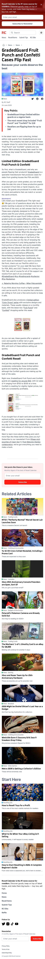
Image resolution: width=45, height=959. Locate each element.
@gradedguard (6, 198)
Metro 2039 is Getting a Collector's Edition (21, 769)
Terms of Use (5, 949)
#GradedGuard (8, 276)
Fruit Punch (28, 308)
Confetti (5, 310)
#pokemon (10, 279)
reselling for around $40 (21, 381)
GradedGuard (33, 172)
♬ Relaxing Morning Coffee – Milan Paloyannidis (22, 283)
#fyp (4, 279)
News (4, 37)
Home (4, 893)
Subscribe (22, 482)
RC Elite (33, 37)
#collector (35, 276)
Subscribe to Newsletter (22, 24)
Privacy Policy (5, 946)
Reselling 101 (7, 802)
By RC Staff (6, 102)
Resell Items (12, 37)
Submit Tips (23, 37)
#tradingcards (24, 276)
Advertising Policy (7, 953)
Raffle (4, 912)
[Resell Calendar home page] (4, 32)
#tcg (16, 276)
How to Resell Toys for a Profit (16, 806)
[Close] (41, 5)
